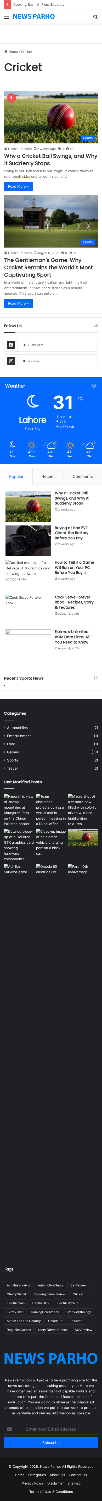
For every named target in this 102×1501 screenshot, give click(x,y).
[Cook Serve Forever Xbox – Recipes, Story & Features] (28, 610)
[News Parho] (34, 16)
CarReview (78, 1285)
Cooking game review (49, 1294)
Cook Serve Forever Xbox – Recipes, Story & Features (74, 602)
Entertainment (19, 736)
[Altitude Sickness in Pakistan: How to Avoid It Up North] (19, 810)
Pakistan (76, 1321)
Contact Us (78, 1475)
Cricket (78, 1294)
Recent (48, 476)
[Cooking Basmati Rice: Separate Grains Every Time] (83, 810)
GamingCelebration (45, 1312)
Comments (83, 476)
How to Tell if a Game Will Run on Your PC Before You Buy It (74, 567)
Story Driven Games (52, 1330)
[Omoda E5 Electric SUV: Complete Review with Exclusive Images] (51, 1060)
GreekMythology (78, 1312)
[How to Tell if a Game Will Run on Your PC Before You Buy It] (28, 575)
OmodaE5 (55, 1321)
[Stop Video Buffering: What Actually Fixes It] (51, 810)
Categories (37, 1475)
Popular (16, 476)
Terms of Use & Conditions (51, 1491)
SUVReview (83, 1330)
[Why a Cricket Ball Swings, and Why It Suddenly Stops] (28, 506)
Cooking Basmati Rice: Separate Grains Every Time (54, 4)
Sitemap (74, 1483)
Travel (12, 768)
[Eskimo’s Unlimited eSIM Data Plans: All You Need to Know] (28, 644)
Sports (12, 760)
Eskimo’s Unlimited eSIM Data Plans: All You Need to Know (72, 637)
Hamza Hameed (20, 149)
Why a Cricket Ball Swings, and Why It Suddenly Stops (72, 498)
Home (12, 51)
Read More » (18, 186)
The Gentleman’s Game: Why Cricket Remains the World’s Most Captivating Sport (48, 267)
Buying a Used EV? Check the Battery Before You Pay (71, 533)
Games (13, 752)
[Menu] (6, 18)
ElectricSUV (40, 1303)
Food (11, 744)
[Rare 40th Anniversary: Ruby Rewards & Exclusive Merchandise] (83, 1060)
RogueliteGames (19, 1330)
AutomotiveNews (50, 1285)
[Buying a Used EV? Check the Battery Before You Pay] (28, 541)
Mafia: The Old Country (24, 1321)
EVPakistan (15, 1312)
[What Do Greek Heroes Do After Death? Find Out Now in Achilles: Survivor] (19, 1060)
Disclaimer (55, 1483)
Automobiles (17, 728)
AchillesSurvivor (19, 1285)
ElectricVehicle (67, 1303)
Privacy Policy (33, 1483)
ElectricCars (16, 1303)
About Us (57, 1475)
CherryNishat (16, 1294)
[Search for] (95, 18)
